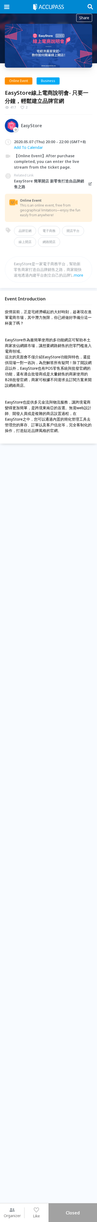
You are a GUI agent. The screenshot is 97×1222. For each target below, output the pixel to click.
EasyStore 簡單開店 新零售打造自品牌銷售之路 (49, 183)
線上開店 (25, 242)
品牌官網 (25, 230)
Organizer (12, 1215)
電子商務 (49, 230)
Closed (73, 1213)
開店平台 (73, 230)
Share (84, 17)
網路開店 (49, 242)
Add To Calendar (28, 147)
